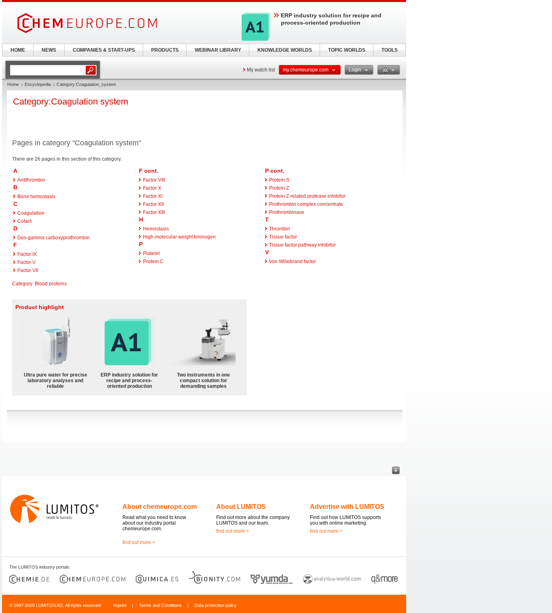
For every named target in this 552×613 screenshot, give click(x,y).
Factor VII (27, 270)
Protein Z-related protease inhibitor (307, 196)
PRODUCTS (165, 50)
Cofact (24, 221)
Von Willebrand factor (292, 261)
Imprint (119, 605)
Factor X (152, 188)
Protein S (279, 180)
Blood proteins (51, 284)
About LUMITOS (241, 506)
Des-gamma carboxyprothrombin (53, 238)
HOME (18, 50)
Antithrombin (31, 180)
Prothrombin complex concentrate (306, 204)
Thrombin (279, 229)
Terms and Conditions (160, 605)
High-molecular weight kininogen (179, 237)
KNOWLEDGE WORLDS (284, 50)
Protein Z (279, 188)
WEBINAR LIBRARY (218, 50)
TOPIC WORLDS (346, 50)
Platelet (151, 253)
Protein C (153, 261)
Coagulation (30, 213)
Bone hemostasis (36, 196)
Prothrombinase (286, 212)
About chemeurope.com (159, 506)
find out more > (138, 542)
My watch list (261, 70)
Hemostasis (156, 229)
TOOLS (389, 50)
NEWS (49, 50)
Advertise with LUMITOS (347, 506)
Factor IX (27, 254)
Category (22, 284)
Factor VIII (154, 180)
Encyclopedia (38, 84)
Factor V (26, 262)
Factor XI (152, 196)
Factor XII (153, 204)
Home (13, 84)
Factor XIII (154, 212)
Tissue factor (283, 237)
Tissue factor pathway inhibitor (302, 245)
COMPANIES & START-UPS (104, 50)
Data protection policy (215, 605)
